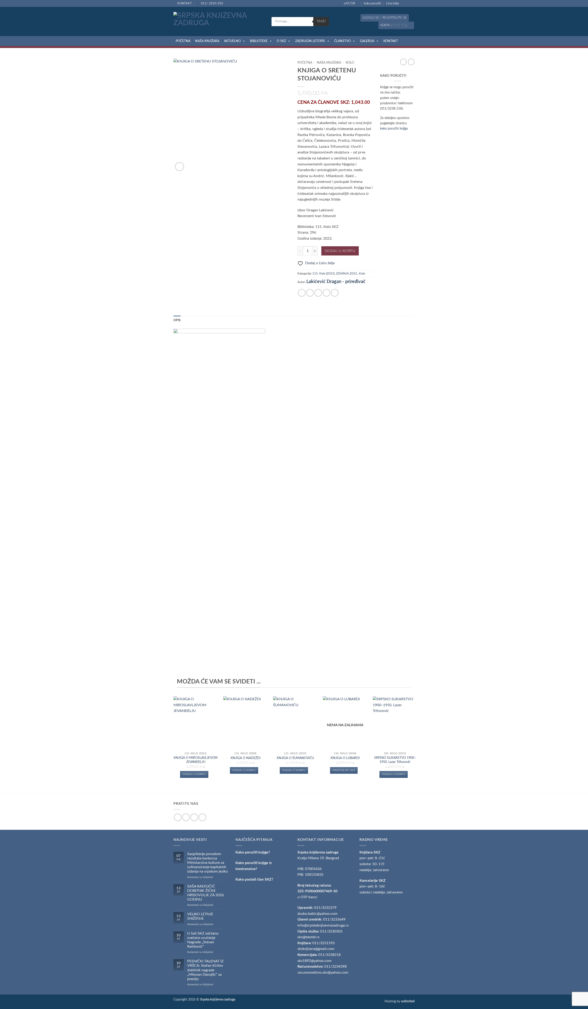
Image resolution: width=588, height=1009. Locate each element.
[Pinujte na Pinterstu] (326, 293)
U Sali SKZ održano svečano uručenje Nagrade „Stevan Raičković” (202, 940)
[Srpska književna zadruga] (219, 21)
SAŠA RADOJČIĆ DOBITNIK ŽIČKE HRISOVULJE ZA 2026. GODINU (206, 892)
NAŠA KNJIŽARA (207, 41)
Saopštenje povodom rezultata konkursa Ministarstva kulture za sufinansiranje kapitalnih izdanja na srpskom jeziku (207, 862)
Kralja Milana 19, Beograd (318, 858)
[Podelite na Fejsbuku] (301, 293)
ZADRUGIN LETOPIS (310, 41)
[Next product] (403, 62)
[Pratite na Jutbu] (412, 3)
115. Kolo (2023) (323, 273)
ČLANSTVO (342, 41)
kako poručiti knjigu (394, 128)
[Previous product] (411, 62)
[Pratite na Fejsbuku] (403, 3)
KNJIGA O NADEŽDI (245, 758)
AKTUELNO (232, 41)
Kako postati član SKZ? (254, 879)
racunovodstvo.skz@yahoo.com (322, 972)
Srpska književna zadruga (317, 852)
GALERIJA (367, 41)
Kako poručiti (372, 3)
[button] (384, 18)
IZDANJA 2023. (347, 273)
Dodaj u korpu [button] (194, 774)
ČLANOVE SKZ (333, 102)
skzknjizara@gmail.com (315, 949)
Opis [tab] (177, 320)
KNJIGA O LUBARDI (345, 758)
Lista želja (392, 3)
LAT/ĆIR (349, 3)
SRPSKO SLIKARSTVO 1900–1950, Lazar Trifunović (395, 760)
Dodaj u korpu (340, 251)
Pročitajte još (344, 770)
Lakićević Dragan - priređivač (335, 281)
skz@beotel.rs (308, 937)
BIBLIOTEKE (259, 41)
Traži (321, 21)
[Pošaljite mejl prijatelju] (318, 293)
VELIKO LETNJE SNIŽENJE (200, 916)
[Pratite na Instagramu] (408, 3)
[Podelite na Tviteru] (310, 293)
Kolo (350, 62)
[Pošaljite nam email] (194, 817)
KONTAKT (390, 41)
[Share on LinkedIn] (335, 293)
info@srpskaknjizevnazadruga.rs (323, 925)
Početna (304, 62)
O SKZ (281, 41)
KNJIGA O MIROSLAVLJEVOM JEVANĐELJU (196, 760)
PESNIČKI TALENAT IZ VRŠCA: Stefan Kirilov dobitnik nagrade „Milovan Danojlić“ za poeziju (205, 970)
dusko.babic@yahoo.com (317, 913)
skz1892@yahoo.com (314, 961)
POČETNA (183, 41)
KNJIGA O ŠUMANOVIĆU (295, 758)
